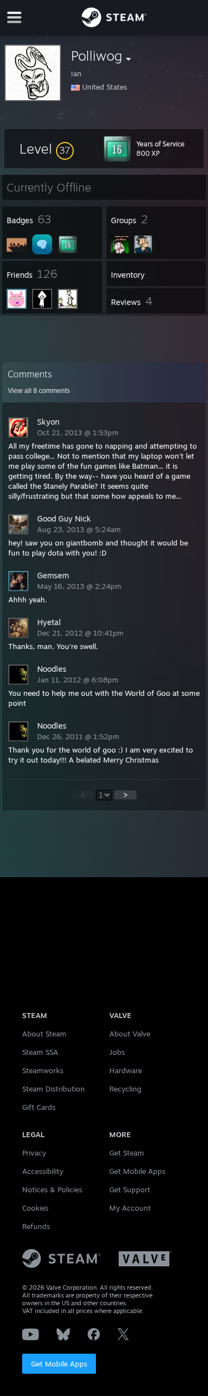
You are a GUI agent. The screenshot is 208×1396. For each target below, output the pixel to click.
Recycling (125, 1088)
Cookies (35, 1207)
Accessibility (42, 1171)
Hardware (125, 1070)
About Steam (44, 1033)
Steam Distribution (53, 1088)
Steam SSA (40, 1052)
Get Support (129, 1189)
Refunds (36, 1226)
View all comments (39, 391)
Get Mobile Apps (59, 1363)
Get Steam (126, 1152)
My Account (130, 1207)
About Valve (129, 1033)
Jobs (117, 1052)
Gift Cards (38, 1107)
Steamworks (42, 1070)
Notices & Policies (52, 1189)
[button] (46, 148)
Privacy (34, 1152)
